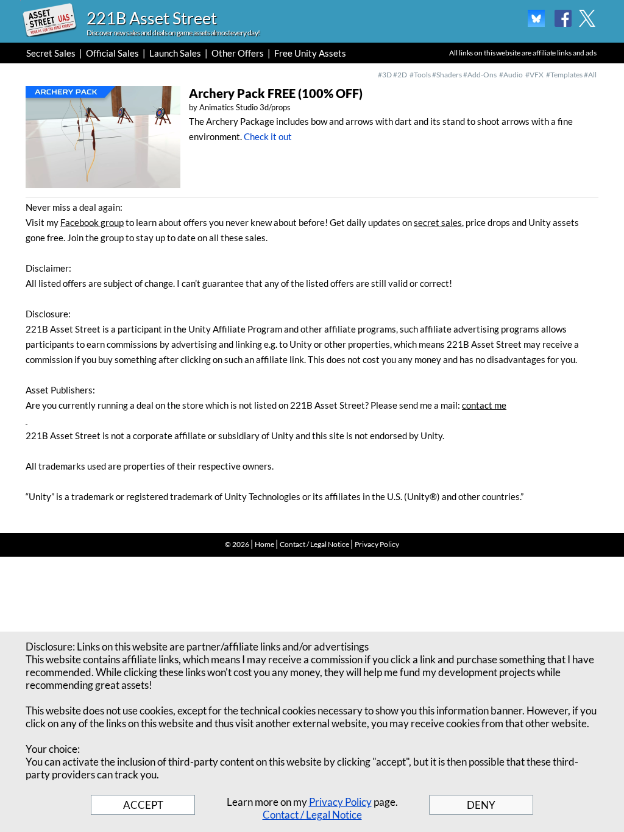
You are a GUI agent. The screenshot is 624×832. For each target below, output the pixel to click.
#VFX (534, 74)
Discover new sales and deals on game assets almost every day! (173, 32)
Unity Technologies (262, 496)
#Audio (511, 74)
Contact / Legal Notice (314, 544)
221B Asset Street (152, 18)
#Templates (565, 74)
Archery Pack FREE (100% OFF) (276, 93)
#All (590, 74)
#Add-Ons (480, 74)
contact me (484, 405)
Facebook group (92, 222)
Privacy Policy (377, 544)
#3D (385, 74)
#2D (400, 74)
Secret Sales (51, 53)
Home (264, 544)
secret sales (438, 222)
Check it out (268, 136)
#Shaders (447, 74)
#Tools (420, 74)
